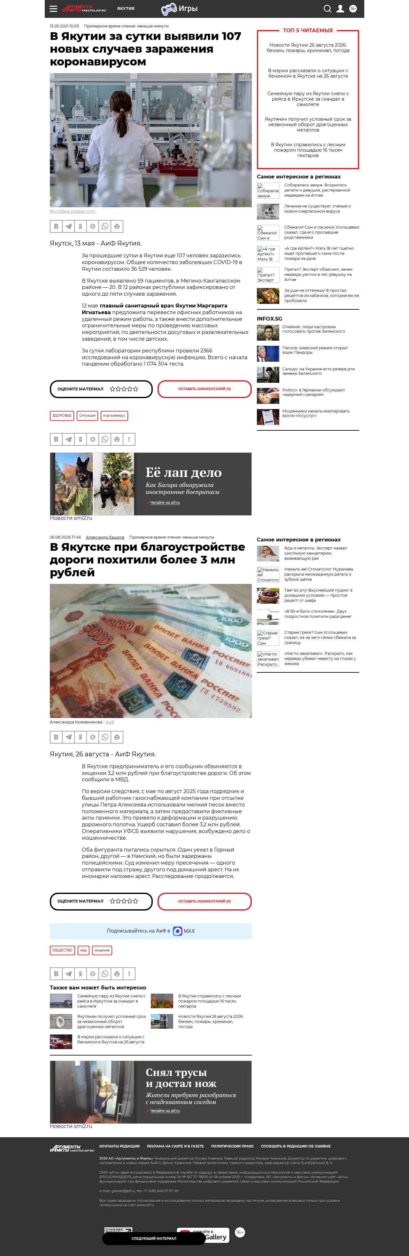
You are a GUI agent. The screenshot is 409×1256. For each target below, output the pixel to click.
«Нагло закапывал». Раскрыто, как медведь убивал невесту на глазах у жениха (320, 658)
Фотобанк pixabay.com (73, 211)
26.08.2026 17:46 (65, 537)
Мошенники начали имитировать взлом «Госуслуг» (316, 413)
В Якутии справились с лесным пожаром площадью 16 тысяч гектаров (308, 150)
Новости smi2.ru (71, 518)
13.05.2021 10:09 (64, 26)
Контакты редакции (119, 1146)
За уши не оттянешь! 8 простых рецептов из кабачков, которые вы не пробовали (321, 295)
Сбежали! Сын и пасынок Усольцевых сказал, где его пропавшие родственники (321, 232)
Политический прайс (232, 1146)
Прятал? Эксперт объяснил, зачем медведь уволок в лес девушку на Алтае (318, 274)
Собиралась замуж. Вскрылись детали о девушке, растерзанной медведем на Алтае (317, 190)
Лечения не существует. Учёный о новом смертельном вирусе (317, 209)
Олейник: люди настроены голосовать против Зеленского (313, 329)
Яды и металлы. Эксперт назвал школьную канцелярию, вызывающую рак (315, 553)
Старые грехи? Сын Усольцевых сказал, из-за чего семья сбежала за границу (320, 637)
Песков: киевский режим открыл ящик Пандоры (315, 350)
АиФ (109, 722)
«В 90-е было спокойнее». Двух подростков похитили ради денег (318, 614)
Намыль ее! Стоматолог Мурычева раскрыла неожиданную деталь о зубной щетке (318, 574)
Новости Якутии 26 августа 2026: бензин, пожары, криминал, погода (308, 47)
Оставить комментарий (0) (204, 389)
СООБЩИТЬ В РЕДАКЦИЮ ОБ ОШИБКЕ (296, 1146)
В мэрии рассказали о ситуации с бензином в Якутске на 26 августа (308, 73)
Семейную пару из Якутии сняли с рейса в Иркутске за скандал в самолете (308, 99)
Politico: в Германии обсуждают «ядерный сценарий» (313, 392)
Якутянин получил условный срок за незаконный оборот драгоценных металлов (308, 125)
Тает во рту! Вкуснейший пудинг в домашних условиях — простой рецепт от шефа (318, 595)
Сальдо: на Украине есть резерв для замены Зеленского (318, 371)
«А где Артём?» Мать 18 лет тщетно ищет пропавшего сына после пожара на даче (319, 253)
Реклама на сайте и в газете (175, 1146)
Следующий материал (154, 1239)
